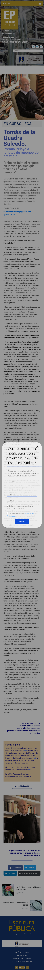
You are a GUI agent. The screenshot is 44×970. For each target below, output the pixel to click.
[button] (37, 446)
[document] (22, 485)
